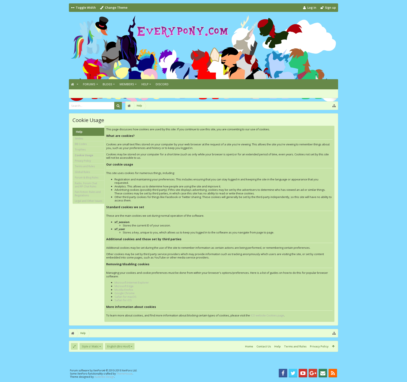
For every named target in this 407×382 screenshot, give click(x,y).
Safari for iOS (123, 300)
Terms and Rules (85, 166)
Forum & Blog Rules (86, 177)
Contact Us (263, 346)
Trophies (80, 149)
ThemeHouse (124, 373)
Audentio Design (104, 377)
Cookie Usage (84, 155)
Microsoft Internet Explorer (131, 282)
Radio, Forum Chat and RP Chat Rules (86, 184)
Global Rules (82, 172)
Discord (162, 84)
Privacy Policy (83, 161)
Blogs (107, 84)
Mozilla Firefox (123, 290)
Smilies (79, 138)
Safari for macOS (125, 297)
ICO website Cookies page (267, 315)
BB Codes (81, 144)
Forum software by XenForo (103, 370)
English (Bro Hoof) (118, 346)
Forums (89, 84)
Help (144, 84)
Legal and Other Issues (88, 201)
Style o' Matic (90, 346)
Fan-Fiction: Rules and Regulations (88, 193)
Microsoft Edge (124, 286)
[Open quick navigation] (334, 106)
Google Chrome (124, 293)
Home (249, 346)
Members (127, 84)
